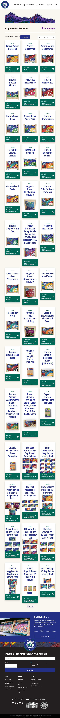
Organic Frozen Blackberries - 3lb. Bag (30, 317)
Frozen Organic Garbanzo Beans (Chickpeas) (47, 357)
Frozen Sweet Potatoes (12, 47)
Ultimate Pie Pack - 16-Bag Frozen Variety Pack (30, 533)
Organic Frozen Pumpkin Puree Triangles (30, 356)
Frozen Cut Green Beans (47, 227)
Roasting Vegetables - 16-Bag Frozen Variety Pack (47, 533)
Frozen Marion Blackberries (47, 47)
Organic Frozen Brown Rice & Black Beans (47, 317)
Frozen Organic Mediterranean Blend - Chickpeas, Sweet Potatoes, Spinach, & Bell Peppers (12, 405)
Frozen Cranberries (47, 81)
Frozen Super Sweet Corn (30, 117)
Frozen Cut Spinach (30, 151)
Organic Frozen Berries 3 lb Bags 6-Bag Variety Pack (12, 492)
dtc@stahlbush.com (36, 686)
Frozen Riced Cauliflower (48, 275)
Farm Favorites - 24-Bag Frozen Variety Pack (47, 451)
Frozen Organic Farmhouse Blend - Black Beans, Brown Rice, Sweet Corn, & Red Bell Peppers (30, 404)
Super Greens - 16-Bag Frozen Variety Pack (12, 531)
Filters (26, 37)
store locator (45, 636)
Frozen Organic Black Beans (12, 354)
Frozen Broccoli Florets (12, 82)
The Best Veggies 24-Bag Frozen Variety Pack (30, 491)
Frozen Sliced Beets (12, 188)
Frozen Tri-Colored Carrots (12, 152)
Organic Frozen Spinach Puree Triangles (47, 398)
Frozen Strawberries (48, 117)
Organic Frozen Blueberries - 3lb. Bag (30, 190)
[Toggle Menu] (56, 5)
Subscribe (30, 670)
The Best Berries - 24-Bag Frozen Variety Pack (30, 451)
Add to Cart (9, 67)
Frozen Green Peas (12, 117)
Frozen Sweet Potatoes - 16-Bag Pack (47, 489)
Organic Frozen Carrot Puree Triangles (12, 451)
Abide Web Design (37, 717)
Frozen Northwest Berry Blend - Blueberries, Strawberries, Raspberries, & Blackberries (30, 234)
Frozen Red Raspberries (30, 81)
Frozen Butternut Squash (47, 152)
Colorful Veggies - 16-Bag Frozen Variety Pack (12, 572)
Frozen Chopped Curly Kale (12, 228)
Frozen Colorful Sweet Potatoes (47, 189)
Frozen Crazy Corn (12, 314)
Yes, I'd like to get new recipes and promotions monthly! (42, 664)
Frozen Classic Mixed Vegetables (12, 276)
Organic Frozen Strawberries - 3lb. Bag (30, 277)
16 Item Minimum (49, 28)
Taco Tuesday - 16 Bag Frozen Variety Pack (47, 571)
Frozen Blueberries (30, 47)
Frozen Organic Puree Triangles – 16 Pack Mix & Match (30, 574)
